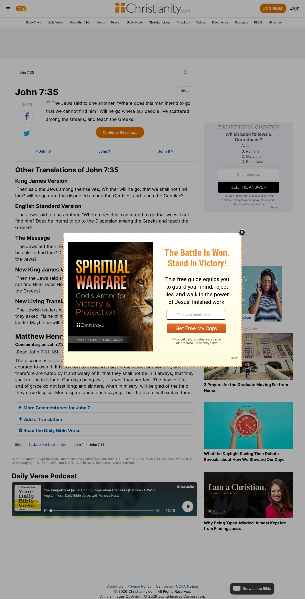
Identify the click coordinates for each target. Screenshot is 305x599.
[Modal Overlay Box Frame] (152, 300)
